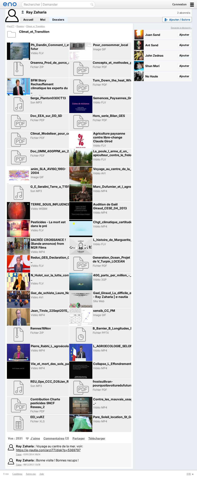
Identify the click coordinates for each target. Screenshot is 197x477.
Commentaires (53, 438)
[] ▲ (190, 474)
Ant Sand (151, 45)
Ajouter (184, 34)
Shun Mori (152, 66)
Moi (42, 19)
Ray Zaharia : (25, 446)
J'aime (35, 438)
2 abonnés (183, 12)
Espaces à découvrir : (181, 28)
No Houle (151, 76)
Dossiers (58, 19)
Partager (79, 438)
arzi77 (11, 26)
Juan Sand (152, 35)
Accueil (28, 19)
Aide (41, 474)
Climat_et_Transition (35, 26)
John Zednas (154, 55)
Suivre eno (31, 474)
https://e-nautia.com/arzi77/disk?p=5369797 (48, 450)
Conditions (17, 474)
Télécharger (96, 438)
